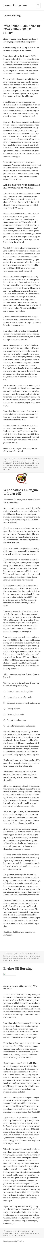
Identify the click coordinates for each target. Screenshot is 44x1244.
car (4, 461)
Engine (15, 463)
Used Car (11, 467)
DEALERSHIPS (8, 463)
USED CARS (18, 467)
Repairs (24, 465)
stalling (31, 958)
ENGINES (21, 463)
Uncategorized (23, 956)
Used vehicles (27, 467)
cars (36, 461)
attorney (37, 459)
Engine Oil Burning (18, 968)
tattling (36, 958)
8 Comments (15, 960)
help (4, 958)
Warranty (6, 469)
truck (15, 461)
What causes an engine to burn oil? (21, 492)
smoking (25, 958)
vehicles (35, 467)
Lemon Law (9, 461)
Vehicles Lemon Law (24, 461)
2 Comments (21, 1235)
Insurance (6, 956)
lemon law (36, 463)
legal (31, 463)
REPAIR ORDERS (16, 465)
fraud (27, 463)
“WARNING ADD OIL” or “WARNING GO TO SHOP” (21, 29)
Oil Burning (7, 465)
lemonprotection (25, 459)
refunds (5, 1235)
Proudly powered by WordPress (13, 1241)
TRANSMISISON (33, 465)
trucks (5, 467)
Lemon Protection (15, 5)
